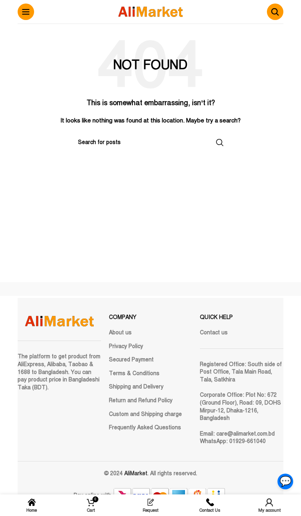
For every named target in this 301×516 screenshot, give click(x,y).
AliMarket (135, 473)
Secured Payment (131, 359)
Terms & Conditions (134, 373)
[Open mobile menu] (26, 12)
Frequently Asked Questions (145, 427)
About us (120, 332)
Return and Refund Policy (140, 400)
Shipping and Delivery (136, 386)
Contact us (214, 332)
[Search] (275, 12)
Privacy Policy (126, 346)
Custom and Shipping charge (145, 414)
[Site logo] (150, 11)
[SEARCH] (220, 142)
